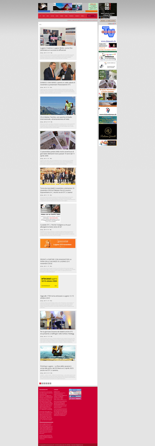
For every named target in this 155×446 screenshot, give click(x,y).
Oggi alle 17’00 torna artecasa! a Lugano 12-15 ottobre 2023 (57, 297)
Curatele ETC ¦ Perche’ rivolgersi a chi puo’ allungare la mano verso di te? (55, 226)
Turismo (61, 15)
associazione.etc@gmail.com (61, 395)
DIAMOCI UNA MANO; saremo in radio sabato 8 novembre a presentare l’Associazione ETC (57, 83)
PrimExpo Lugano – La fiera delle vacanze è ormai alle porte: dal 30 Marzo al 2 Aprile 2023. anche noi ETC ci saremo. (57, 368)
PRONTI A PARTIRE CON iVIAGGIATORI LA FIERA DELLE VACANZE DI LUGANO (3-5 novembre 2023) (55, 261)
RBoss (42, 52)
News (44, 15)
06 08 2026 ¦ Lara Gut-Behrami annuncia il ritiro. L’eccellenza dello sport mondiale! (96, 20)
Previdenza (71, 15)
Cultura (52, 15)
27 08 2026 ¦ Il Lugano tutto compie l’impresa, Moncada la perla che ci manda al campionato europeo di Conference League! (54, 20)
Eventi (48, 15)
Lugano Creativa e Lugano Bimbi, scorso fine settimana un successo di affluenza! (56, 49)
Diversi (66, 15)
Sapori (57, 15)
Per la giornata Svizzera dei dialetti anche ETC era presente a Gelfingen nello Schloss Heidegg (57, 333)
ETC (40, 15)
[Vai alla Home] (68, 12)
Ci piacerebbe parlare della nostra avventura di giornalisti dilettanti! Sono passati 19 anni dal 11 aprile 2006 (57, 154)
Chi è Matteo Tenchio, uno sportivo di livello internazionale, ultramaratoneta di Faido (56, 118)
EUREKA (82, 15)
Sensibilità (77, 15)
